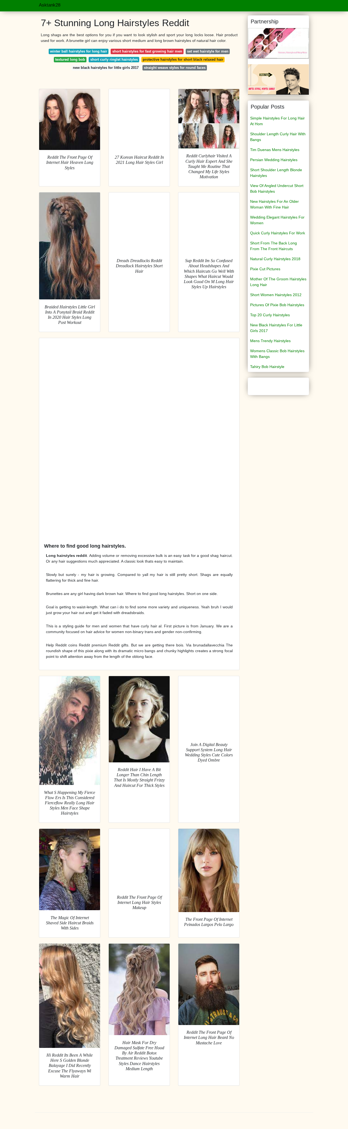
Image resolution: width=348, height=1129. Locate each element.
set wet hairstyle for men (207, 51)
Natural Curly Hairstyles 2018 (275, 259)
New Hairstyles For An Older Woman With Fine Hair (274, 204)
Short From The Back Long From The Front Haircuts (273, 246)
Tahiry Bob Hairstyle (267, 366)
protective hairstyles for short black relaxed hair (183, 59)
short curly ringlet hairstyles (114, 59)
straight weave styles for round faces (175, 68)
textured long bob (70, 59)
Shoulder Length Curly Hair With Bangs (278, 137)
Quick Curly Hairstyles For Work (277, 233)
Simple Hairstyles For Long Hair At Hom (277, 121)
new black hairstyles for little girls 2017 (106, 68)
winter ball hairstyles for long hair (78, 51)
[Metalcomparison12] (278, 43)
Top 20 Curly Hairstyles (270, 315)
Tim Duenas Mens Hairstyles (274, 150)
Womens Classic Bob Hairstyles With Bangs (277, 354)
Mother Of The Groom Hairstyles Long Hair (278, 282)
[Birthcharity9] (278, 79)
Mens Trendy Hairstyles (270, 341)
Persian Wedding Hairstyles (273, 160)
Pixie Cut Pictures (265, 269)
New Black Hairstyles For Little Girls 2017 (276, 328)
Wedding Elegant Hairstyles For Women (277, 220)
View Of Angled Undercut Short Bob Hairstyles (276, 188)
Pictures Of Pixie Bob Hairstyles (277, 305)
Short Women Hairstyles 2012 (276, 295)
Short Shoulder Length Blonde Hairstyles (276, 173)
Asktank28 (49, 5)
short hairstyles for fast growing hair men (147, 51)
